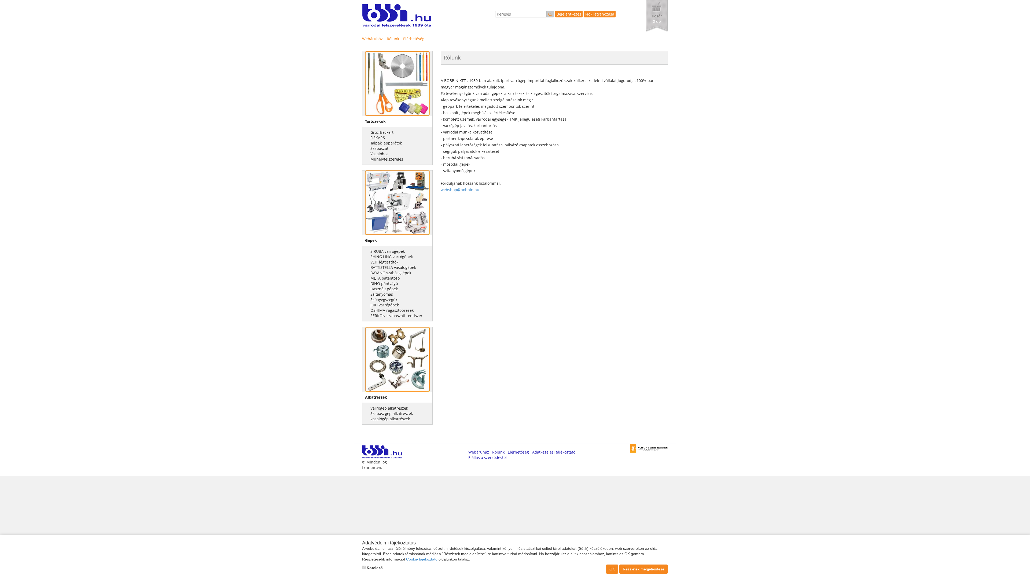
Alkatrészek (376, 397)
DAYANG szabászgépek (390, 272)
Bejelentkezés (569, 14)
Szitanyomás (381, 294)
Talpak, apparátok (386, 143)
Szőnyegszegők (383, 299)
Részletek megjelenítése (643, 569)
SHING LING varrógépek (391, 256)
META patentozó (385, 278)
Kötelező (374, 568)
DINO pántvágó (384, 283)
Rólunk (393, 38)
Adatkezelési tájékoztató (553, 452)
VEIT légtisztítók (384, 262)
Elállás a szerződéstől (487, 457)
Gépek (371, 240)
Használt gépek (384, 288)
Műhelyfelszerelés (386, 159)
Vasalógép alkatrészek (390, 418)
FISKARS (377, 137)
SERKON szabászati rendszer (396, 315)
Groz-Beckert (381, 132)
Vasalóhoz (379, 153)
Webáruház (372, 38)
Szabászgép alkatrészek (391, 413)
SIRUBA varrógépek (387, 251)
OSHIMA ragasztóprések (392, 310)
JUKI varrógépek (384, 304)
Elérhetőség (413, 38)
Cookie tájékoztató (421, 559)
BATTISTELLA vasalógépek (393, 267)
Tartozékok (375, 121)
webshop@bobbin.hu (460, 189)
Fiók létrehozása (599, 14)
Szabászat (379, 148)
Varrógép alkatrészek (389, 408)
